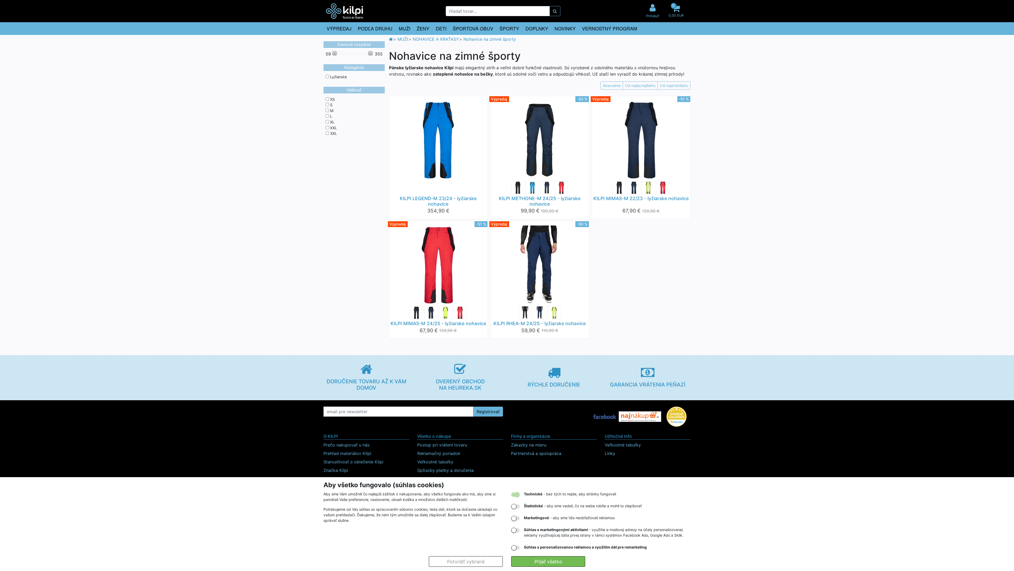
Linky (610, 453)
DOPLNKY (536, 28)
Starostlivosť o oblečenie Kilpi (353, 461)
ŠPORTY (509, 28)
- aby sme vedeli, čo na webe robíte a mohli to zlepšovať (583, 506)
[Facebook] (604, 416)
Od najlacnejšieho (640, 85)
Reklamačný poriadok (439, 453)
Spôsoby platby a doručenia (445, 470)
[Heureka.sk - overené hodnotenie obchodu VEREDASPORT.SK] (676, 416)
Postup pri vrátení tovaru (442, 445)
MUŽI (404, 28)
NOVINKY (565, 28)
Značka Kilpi (335, 470)
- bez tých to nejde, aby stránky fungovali (570, 494)
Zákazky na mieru (528, 445)
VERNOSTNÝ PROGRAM (609, 28)
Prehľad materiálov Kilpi (347, 453)
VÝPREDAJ (339, 28)
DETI (441, 28)
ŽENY (423, 28)
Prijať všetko (548, 561)
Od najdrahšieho (674, 85)
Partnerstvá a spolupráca (536, 453)
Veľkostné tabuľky (435, 461)
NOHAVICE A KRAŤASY (436, 39)
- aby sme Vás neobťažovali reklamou (569, 517)
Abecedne (612, 85)
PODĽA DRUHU (375, 28)
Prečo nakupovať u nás (346, 445)
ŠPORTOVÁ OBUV (473, 28)
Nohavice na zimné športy (489, 39)
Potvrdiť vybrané (466, 561)
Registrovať (488, 411)
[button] (676, 11)
